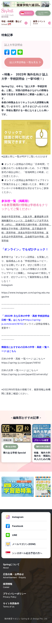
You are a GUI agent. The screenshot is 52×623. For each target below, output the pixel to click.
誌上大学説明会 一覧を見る (24, 62)
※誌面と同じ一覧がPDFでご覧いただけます (24, 156)
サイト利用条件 (11, 605)
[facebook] (7, 52)
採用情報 (7, 585)
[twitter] (13, 52)
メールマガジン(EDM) (24, 544)
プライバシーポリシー (14, 595)
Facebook (17, 526)
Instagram (18, 517)
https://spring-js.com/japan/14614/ (21, 362)
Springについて (11, 566)
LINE (14, 535)
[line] (20, 52)
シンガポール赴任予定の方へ (27, 553)
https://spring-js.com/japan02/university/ (24, 374)
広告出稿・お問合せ (14, 576)
